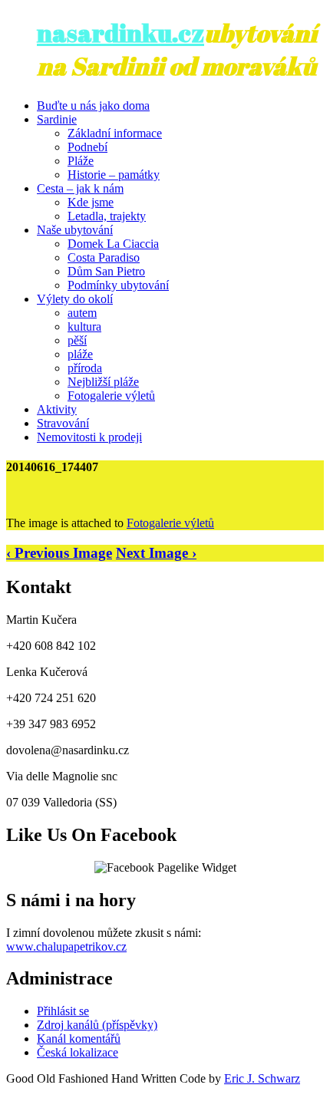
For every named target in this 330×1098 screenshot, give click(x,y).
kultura (84, 326)
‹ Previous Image (59, 553)
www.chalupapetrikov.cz (66, 946)
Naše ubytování (75, 229)
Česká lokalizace (77, 1052)
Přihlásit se (63, 1010)
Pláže (81, 160)
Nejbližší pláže (103, 381)
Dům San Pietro (106, 271)
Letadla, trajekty (107, 216)
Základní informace (115, 133)
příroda (85, 367)
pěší (77, 340)
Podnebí (87, 146)
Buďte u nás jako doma (93, 105)
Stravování (63, 423)
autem (82, 312)
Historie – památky (114, 174)
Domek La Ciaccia (113, 243)
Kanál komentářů (78, 1038)
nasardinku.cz (120, 32)
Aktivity (57, 409)
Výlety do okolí (75, 298)
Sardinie (57, 119)
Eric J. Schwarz (262, 1078)
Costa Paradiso (104, 257)
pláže (80, 354)
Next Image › (156, 553)
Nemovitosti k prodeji (89, 436)
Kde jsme (91, 202)
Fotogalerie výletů (111, 395)
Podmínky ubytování (118, 285)
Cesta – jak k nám (80, 188)
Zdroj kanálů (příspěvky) (97, 1024)
